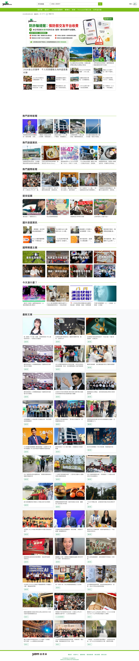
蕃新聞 (40, 10)
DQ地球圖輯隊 (57, 10)
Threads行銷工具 (84, 10)
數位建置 (97, 654)
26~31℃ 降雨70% (47, 14)
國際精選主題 (30, 247)
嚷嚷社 (67, 10)
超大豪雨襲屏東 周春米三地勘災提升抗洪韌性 (37, 502)
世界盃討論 (97, 10)
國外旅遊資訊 (30, 222)
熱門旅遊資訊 (30, 142)
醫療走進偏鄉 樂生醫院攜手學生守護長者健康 (101, 364)
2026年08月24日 (28, 14)
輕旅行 (47, 10)
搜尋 (73, 10)
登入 (130, 4)
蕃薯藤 (6, 4)
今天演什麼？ (30, 282)
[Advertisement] (66, 102)
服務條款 (82, 654)
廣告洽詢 (104, 654)
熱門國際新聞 (30, 169)
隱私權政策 (90, 654)
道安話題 (27, 195)
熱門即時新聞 (30, 115)
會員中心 (76, 654)
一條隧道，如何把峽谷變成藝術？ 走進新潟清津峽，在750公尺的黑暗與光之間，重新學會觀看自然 (101, 641)
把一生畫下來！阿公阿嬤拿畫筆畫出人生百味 (68, 584)
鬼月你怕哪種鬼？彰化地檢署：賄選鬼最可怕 (100, 447)
